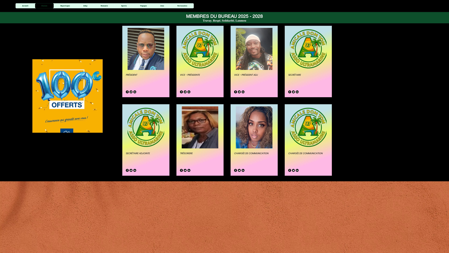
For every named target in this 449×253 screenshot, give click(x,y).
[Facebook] (127, 91)
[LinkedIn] (134, 91)
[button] (182, 5)
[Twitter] (131, 91)
